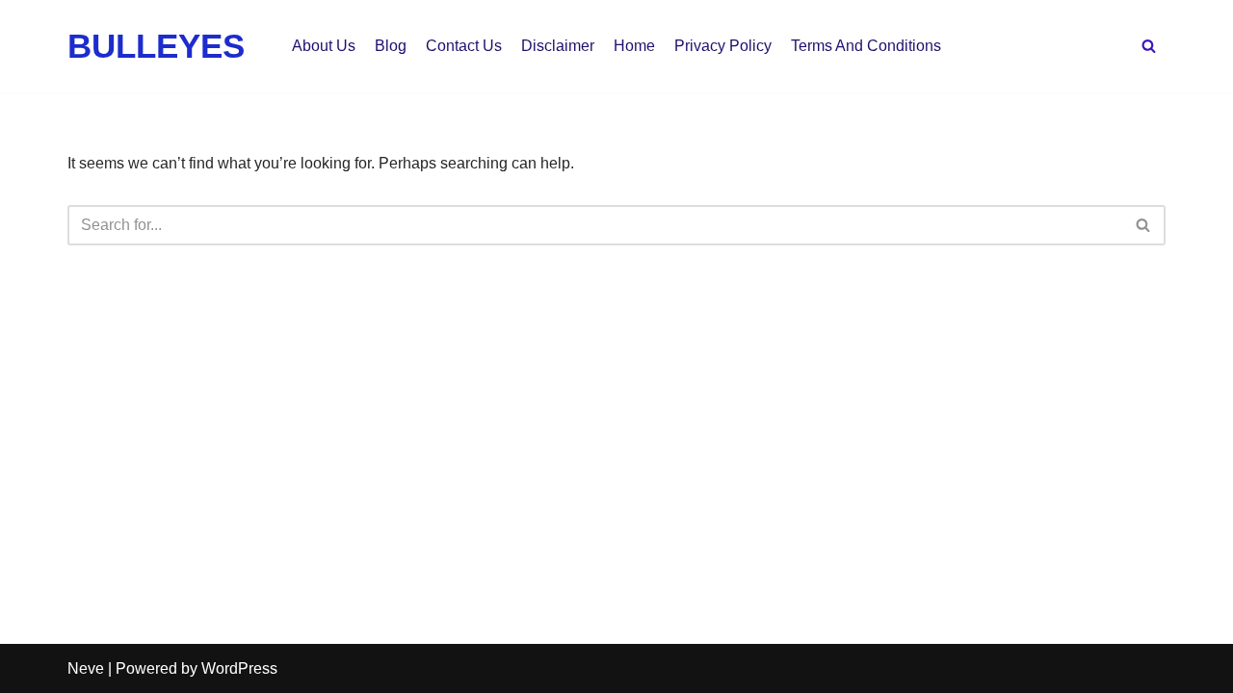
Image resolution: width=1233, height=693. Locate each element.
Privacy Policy (723, 46)
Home (634, 46)
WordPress (239, 668)
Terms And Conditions (866, 46)
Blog (391, 46)
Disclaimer (557, 46)
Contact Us (464, 46)
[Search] (1148, 45)
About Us (323, 46)
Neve (85, 668)
